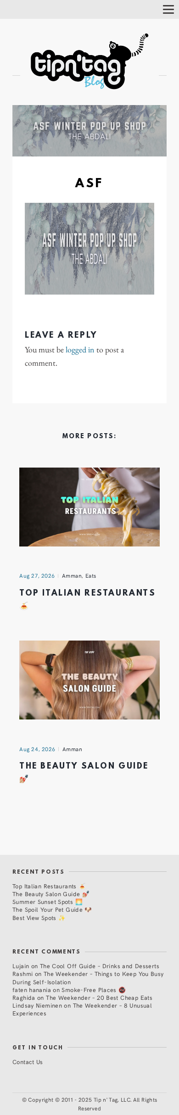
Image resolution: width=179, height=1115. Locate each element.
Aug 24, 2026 (37, 749)
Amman (72, 575)
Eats (90, 575)
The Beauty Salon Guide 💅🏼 (51, 894)
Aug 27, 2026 (37, 575)
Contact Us (27, 1061)
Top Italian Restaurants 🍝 (49, 886)
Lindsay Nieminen (37, 1005)
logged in (80, 349)
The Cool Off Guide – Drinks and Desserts (99, 966)
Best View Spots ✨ (39, 917)
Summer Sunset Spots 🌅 (47, 901)
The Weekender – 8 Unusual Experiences (82, 1009)
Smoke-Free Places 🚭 (94, 989)
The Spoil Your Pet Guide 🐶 (52, 909)
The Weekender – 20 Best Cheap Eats (99, 997)
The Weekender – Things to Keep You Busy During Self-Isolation (88, 977)
